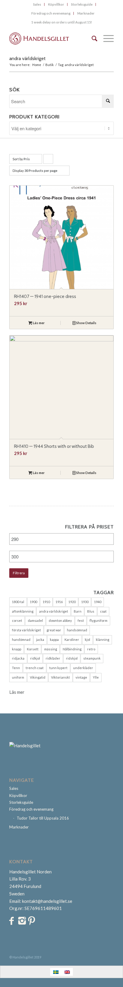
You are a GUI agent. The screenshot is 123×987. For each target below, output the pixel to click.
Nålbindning (72, 649)
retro (91, 649)
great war (54, 630)
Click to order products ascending (48, 160)
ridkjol (35, 658)
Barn (78, 611)
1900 (33, 602)
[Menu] (105, 38)
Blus (90, 611)
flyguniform (98, 620)
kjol (87, 639)
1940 (97, 602)
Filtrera (19, 573)
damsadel (35, 620)
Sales (37, 4)
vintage (81, 677)
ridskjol (72, 658)
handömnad (21, 639)
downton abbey (60, 620)
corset (17, 620)
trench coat (35, 668)
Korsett (33, 649)
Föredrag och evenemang (50, 13)
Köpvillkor (56, 4)
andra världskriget (53, 611)
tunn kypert (58, 668)
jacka (40, 639)
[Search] (91, 38)
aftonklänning (22, 611)
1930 (84, 602)
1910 (46, 602)
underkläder (83, 668)
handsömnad (77, 630)
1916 (59, 602)
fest (81, 620)
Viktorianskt (60, 677)
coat (103, 611)
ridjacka (18, 658)
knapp (16, 649)
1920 (72, 602)
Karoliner (71, 639)
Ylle (96, 677)
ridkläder (53, 658)
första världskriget (26, 630)
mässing (50, 649)
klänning (102, 639)
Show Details (86, 323)
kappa (54, 639)
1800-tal (18, 602)
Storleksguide (82, 4)
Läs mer (38, 323)
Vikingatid (37, 677)
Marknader (86, 13)
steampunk (92, 658)
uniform (18, 677)
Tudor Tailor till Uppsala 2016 (43, 818)
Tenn (16, 668)
